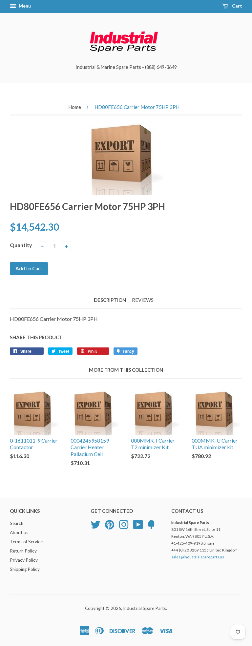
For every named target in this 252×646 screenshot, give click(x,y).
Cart (236, 6)
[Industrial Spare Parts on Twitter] (95, 524)
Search (16, 523)
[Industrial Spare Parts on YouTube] (138, 524)
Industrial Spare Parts (144, 608)
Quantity (21, 245)
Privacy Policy (24, 560)
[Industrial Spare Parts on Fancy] (151, 524)
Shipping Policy (25, 569)
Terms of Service (26, 541)
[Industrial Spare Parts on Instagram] (124, 524)
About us (19, 532)
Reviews (143, 300)
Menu (24, 6)
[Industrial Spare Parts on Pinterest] (110, 524)
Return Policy (23, 550)
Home (74, 107)
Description (110, 300)
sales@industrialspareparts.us (197, 557)
